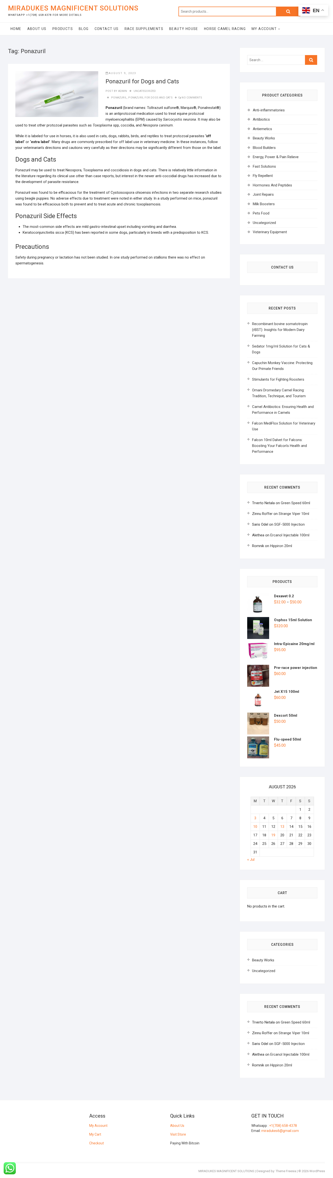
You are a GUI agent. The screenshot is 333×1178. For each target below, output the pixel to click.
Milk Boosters (264, 204)
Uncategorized (145, 91)
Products (62, 29)
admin (122, 91)
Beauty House (183, 29)
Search (288, 11)
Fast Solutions (264, 166)
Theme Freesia (286, 1171)
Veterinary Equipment (270, 232)
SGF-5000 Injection (289, 524)
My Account (264, 29)
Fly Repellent (263, 176)
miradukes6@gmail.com (280, 1131)
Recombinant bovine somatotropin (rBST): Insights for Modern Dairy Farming (280, 330)
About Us (37, 29)
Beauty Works (264, 138)
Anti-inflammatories (269, 110)
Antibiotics (261, 119)
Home (15, 29)
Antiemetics (262, 129)
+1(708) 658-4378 (283, 1126)
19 (273, 835)
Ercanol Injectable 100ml (289, 535)
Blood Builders (264, 147)
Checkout (96, 1143)
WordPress (317, 1171)
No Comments (192, 97)
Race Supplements (144, 29)
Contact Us (107, 29)
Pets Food (261, 213)
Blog (84, 29)
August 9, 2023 (122, 73)
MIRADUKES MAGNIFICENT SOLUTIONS (73, 8)
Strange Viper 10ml (294, 514)
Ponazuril (119, 97)
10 (255, 826)
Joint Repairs (263, 194)
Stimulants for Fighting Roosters (278, 379)
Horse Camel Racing (225, 29)
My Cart (95, 1134)
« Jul (251, 859)
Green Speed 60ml (295, 503)
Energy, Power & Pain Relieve (276, 157)
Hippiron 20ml (281, 546)
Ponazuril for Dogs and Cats (142, 81)
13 (282, 826)
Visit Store (178, 1134)
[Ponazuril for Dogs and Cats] (56, 94)
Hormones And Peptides (272, 185)
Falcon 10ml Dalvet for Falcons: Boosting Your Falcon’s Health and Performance (279, 446)
